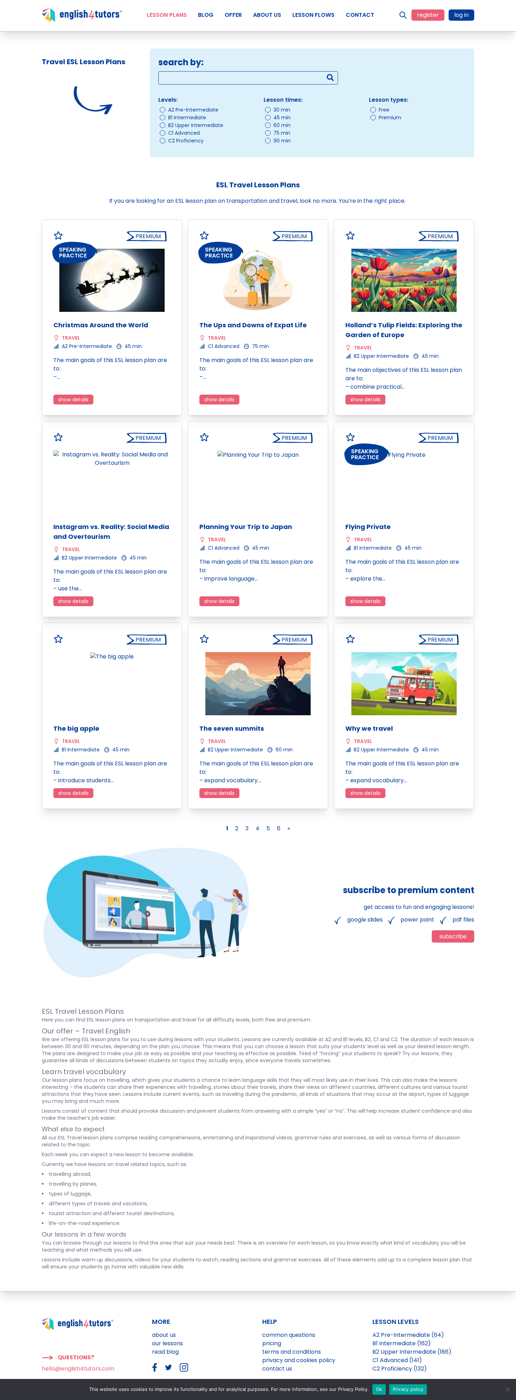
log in (461, 15)
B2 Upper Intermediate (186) (411, 1352)
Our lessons (167, 1343)
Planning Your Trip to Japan (245, 526)
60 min (282, 125)
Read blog (165, 1352)
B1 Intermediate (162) (401, 1343)
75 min (281, 132)
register (428, 15)
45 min (282, 117)
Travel (71, 337)
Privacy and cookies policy (298, 1360)
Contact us (277, 1369)
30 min (281, 109)
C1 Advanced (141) (397, 1360)
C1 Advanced (184, 132)
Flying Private (368, 526)
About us (164, 1335)
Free (384, 109)
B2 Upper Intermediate (195, 125)
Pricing (271, 1343)
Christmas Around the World (100, 325)
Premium (390, 117)
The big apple (76, 728)
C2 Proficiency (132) (399, 1369)
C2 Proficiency (186, 140)
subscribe (453, 936)
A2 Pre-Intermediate (193, 109)
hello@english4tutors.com (78, 1369)
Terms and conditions (291, 1352)
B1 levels (353, 1039)
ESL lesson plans (101, 1039)
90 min (282, 140)
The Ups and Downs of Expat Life (253, 325)
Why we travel (369, 728)
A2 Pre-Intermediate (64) (408, 1335)
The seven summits (231, 728)
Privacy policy (408, 1389)
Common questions (288, 1335)
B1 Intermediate (187, 117)
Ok (379, 1389)
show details (73, 399)
